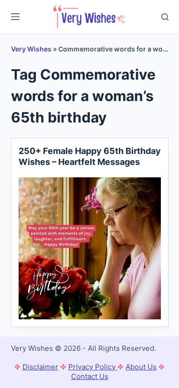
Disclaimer (40, 366)
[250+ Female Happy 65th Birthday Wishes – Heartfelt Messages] (90, 248)
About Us (141, 366)
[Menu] (15, 16)
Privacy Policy (92, 366)
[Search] (164, 16)
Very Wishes (31, 49)
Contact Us (89, 376)
